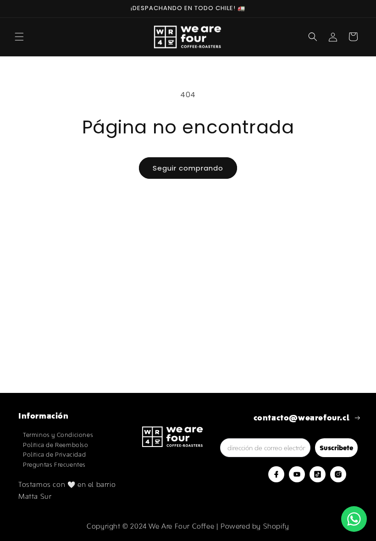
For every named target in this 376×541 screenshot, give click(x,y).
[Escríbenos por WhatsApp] (354, 519)
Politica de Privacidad (54, 454)
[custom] (276, 474)
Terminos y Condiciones (58, 434)
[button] (19, 37)
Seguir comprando (188, 168)
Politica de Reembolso (55, 445)
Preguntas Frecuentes (54, 464)
